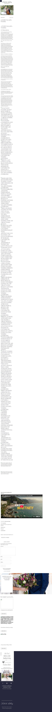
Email (1, 559)
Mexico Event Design (7, 521)
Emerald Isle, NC (3, 530)
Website (2, 562)
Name (2, 556)
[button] (1, 1)
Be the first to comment (5, 537)
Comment (2, 546)
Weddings (3, 17)
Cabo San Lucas (3, 527)
